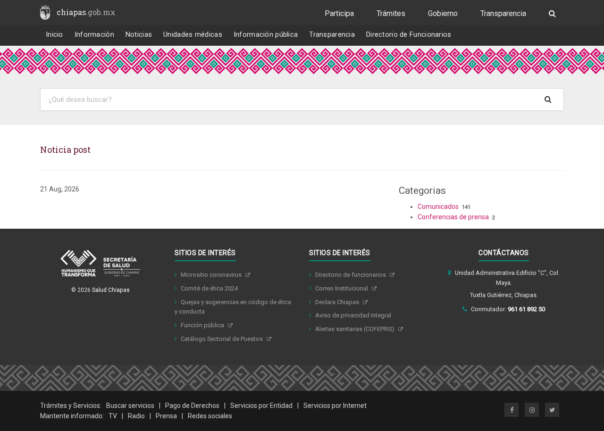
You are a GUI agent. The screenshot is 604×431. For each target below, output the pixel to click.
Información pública (266, 35)
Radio (136, 416)
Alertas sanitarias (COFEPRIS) (355, 328)
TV (113, 416)
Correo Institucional (342, 288)
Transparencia (503, 13)
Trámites (391, 13)
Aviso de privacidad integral (353, 315)
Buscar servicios (130, 405)
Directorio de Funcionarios (409, 35)
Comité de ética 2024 (209, 288)
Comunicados (438, 206)
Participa (339, 13)
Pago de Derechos (192, 405)
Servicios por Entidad (261, 405)
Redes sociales (210, 416)
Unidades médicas (192, 35)
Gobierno (443, 13)
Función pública (203, 325)
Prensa (166, 416)
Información (94, 35)
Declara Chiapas (338, 302)
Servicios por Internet (335, 405)
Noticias (139, 35)
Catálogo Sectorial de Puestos (222, 338)
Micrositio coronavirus (212, 274)
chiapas (86, 12)
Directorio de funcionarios (351, 274)
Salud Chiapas (111, 290)
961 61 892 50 (526, 309)
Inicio (54, 35)
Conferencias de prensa (453, 217)
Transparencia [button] (332, 35)
